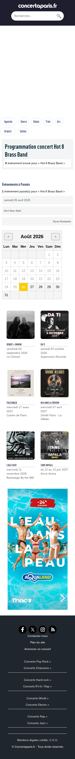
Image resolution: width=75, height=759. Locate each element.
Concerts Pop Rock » (37, 661)
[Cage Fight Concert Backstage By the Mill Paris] (21, 445)
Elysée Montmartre (62, 221)
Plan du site (37, 642)
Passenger (12, 402)
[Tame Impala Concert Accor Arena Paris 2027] (55, 445)
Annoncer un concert (37, 649)
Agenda (8, 121)
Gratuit (7, 131)
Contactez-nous (38, 635)
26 (23, 287)
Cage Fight (12, 465)
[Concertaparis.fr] (38, 7)
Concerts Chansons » (37, 668)
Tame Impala (47, 465)
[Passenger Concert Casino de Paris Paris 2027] (21, 383)
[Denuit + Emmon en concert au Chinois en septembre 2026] (21, 325)
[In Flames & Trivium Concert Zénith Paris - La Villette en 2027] (55, 383)
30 (57, 287)
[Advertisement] (37, 73)
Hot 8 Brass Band (12, 210)
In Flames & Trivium (50, 402)
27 (32, 287)
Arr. (59, 121)
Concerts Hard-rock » (37, 679)
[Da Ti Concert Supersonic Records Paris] (55, 325)
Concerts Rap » (37, 716)
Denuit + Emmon (14, 344)
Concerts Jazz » (37, 723)
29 (49, 287)
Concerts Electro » (37, 704)
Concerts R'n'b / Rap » (37, 686)
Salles (23, 131)
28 (40, 287)
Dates (36, 121)
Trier (48, 121)
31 (6, 295)
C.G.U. (53, 740)
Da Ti (43, 344)
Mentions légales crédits (32, 740)
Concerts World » (38, 698)
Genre (24, 121)
